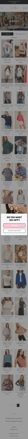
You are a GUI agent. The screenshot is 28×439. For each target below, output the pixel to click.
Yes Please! (14, 225)
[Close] (25, 205)
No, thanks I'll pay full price (14, 230)
